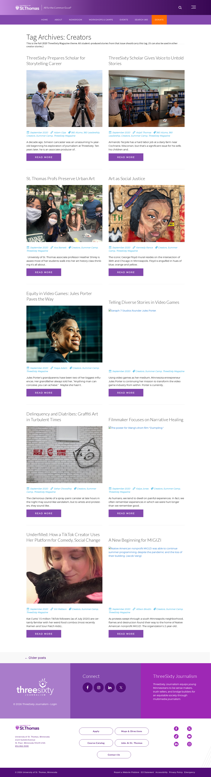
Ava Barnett (59, 247)
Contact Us (114, 754)
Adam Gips (59, 132)
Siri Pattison (59, 609)
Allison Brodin (143, 609)
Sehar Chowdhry (62, 488)
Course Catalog (96, 743)
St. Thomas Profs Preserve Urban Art (60, 178)
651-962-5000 (22, 746)
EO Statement (147, 772)
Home (44, 20)
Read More (44, 157)
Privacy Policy (176, 772)
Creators (30, 135)
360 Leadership (91, 132)
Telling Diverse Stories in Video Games (144, 302)
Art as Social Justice (127, 178)
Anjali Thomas (143, 132)
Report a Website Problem (126, 772)
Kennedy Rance (144, 247)
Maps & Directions (131, 731)
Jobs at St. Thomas (132, 743)
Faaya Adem (60, 368)
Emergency (189, 772)
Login (53, 704)
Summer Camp (44, 135)
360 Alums (76, 132)
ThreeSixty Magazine (64, 135)
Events (124, 20)
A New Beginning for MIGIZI (135, 540)
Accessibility (162, 772)
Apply (96, 731)
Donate (159, 20)
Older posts (35, 658)
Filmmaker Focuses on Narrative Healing (146, 419)
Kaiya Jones (141, 488)
